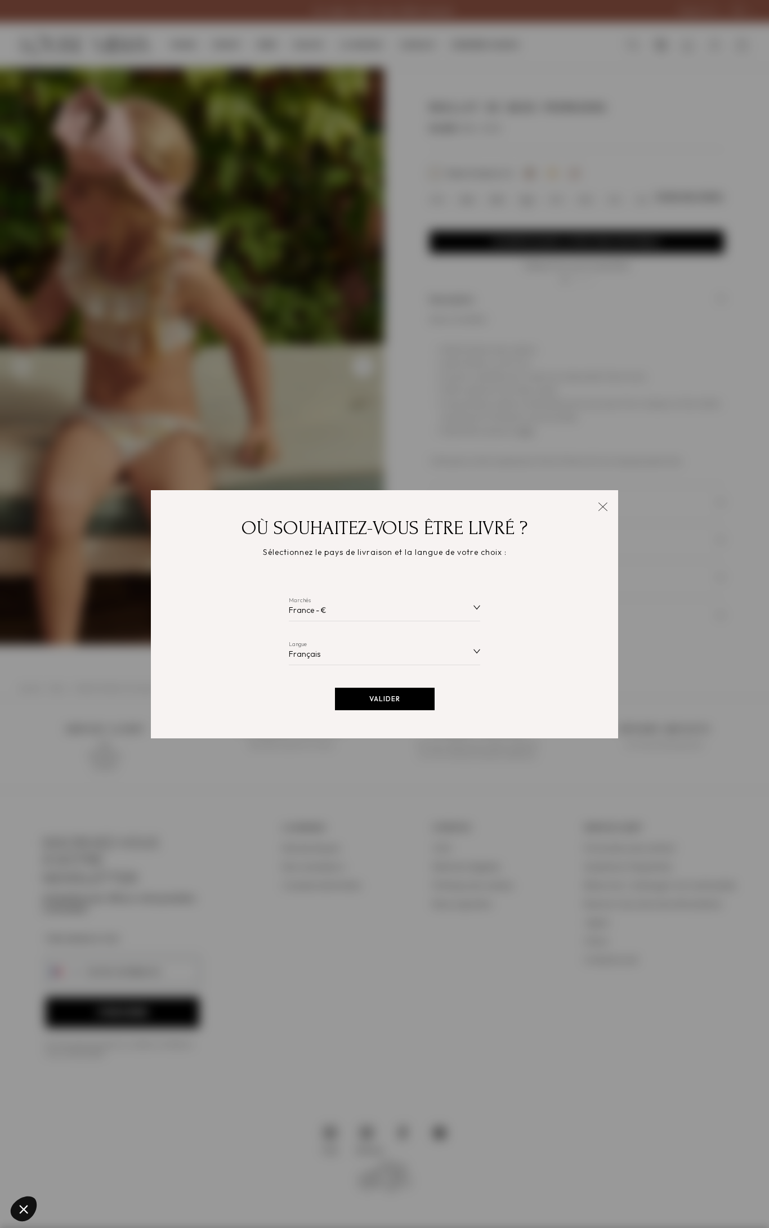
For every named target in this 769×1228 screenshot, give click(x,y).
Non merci (50, 1171)
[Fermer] (602, 505)
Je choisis (129, 1171)
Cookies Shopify (57, 1126)
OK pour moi (208, 1171)
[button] (23, 1208)
